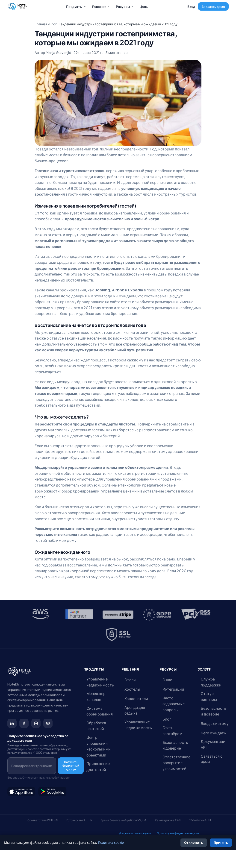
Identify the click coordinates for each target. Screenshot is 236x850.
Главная (41, 24)
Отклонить (193, 842)
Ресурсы (123, 6)
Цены (144, 6)
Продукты (74, 6)
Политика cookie (111, 842)
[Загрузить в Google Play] (52, 791)
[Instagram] (36, 723)
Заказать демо (213, 6)
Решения (99, 6)
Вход (191, 6)
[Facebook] (24, 723)
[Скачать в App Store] (21, 791)
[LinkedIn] (12, 723)
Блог (53, 24)
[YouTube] (48, 723)
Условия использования (135, 833)
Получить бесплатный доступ (70, 765)
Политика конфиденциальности (178, 833)
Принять (221, 842)
